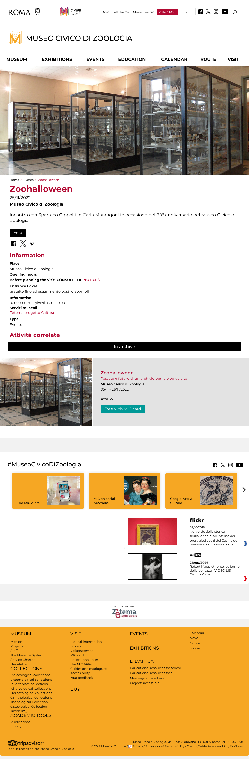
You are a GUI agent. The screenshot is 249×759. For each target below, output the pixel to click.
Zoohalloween (117, 373)
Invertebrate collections (29, 684)
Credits (192, 746)
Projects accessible (145, 683)
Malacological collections (30, 675)
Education (132, 59)
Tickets (75, 646)
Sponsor (196, 648)
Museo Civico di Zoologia (79, 38)
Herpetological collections (31, 693)
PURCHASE (168, 12)
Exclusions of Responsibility (164, 746)
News (194, 638)
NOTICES (91, 280)
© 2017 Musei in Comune (108, 746)
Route (208, 59)
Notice (195, 643)
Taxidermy (18, 711)
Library (15, 726)
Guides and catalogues (88, 669)
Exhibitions (57, 59)
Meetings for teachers (147, 678)
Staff (14, 651)
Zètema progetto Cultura (32, 312)
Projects (16, 646)
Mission (16, 642)
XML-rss (237, 746)
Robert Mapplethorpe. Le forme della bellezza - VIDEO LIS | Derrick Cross (215, 570)
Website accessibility (214, 746)
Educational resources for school (155, 668)
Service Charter (22, 660)
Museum (16, 59)
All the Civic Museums (131, 12)
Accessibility (80, 673)
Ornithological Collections (31, 697)
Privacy (138, 746)
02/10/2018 (214, 536)
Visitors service (81, 651)
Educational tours (84, 660)
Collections (26, 668)
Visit (233, 59)
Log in (188, 12)
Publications (20, 722)
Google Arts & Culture (181, 501)
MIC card (77, 655)
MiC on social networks (104, 501)
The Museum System (27, 655)
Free (17, 232)
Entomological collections (31, 679)
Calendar (174, 59)
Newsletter (19, 664)
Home (14, 180)
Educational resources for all (152, 673)
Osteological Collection (28, 706)
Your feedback (81, 678)
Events (95, 59)
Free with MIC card (122, 409)
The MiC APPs (28, 503)
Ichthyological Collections (30, 688)
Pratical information (86, 642)
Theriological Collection (29, 702)
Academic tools (30, 715)
